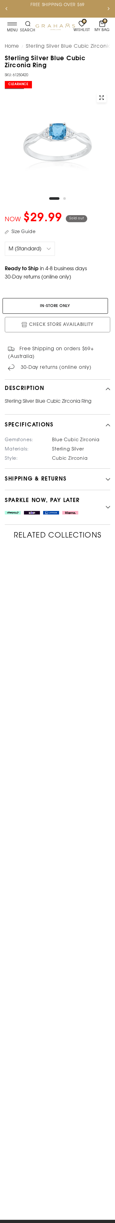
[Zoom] (101, 97)
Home (12, 46)
